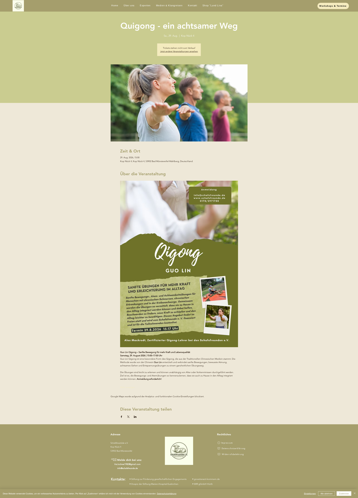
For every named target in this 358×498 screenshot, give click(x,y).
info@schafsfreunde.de (127, 468)
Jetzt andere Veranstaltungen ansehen (179, 51)
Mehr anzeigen (127, 387)
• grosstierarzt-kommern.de (206, 479)
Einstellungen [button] (310, 493)
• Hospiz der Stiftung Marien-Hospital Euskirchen (153, 484)
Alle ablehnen (327, 493)
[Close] (354, 493)
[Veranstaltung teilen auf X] (128, 417)
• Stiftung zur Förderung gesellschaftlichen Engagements (158, 479)
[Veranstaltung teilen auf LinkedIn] (135, 417)
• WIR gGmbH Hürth (202, 484)
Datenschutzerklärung (166, 493)
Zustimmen (344, 493)
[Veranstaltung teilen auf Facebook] (121, 417)
